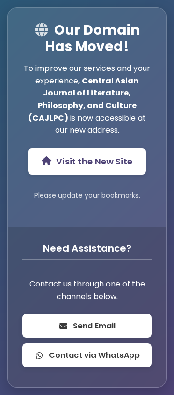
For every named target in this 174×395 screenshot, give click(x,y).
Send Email (94, 325)
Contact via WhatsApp (94, 355)
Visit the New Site (94, 161)
